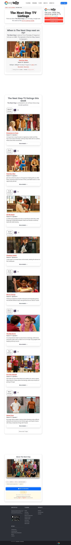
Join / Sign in (64, 3)
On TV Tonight (27, 513)
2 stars (18, 494)
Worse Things (10, 294)
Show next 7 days (23, 431)
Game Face (10, 415)
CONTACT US (51, 3)
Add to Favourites (24, 488)
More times (26, 66)
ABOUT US (45, 3)
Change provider (31, 69)
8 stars (27, 494)
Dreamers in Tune (12, 133)
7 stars (25, 494)
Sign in (19, 497)
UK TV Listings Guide (28, 20)
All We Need (10, 214)
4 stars (21, 494)
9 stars (28, 494)
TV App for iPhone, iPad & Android (16, 532)
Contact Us (12, 535)
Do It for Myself (11, 374)
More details (20, 66)
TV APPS (40, 3)
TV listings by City (13, 529)
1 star (16, 494)
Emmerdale (39, 513)
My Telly (26, 510)
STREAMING (34, 3)
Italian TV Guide (27, 523)
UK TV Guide (26, 512)
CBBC (32, 64)
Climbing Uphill (11, 255)
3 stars (19, 494)
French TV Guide (27, 521)
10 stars (30, 494)
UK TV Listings (12, 7)
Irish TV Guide (27, 520)
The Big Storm (11, 334)
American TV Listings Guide (29, 515)
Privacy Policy (22, 541)
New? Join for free (54, 18)
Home (6, 7)
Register (24, 497)
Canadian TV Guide (27, 518)
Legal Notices (17, 541)
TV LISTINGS (28, 3)
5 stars (22, 494)
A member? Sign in (54, 21)
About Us (12, 534)
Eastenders (39, 510)
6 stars (24, 494)
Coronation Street (40, 512)
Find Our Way (23, 60)
